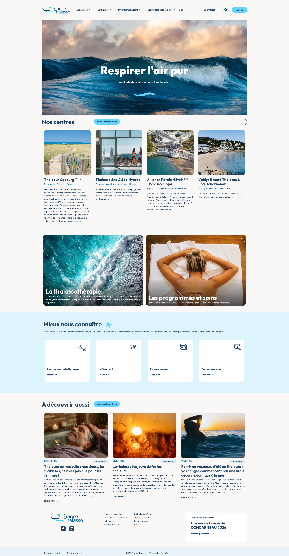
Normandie (49, 184)
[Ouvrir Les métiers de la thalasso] (174, 9)
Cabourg (71, 184)
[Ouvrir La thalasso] (110, 9)
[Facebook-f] (63, 528)
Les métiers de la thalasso (115, 517)
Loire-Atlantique (171, 188)
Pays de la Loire (154, 188)
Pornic (183, 188)
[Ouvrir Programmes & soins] (140, 9)
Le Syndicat (108, 521)
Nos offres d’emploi (112, 524)
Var (125, 184)
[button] (225, 9)
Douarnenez (225, 188)
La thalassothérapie (143, 514)
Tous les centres (141, 517)
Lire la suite (50, 500)
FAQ (136, 524)
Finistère (213, 188)
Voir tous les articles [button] (107, 404)
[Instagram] (71, 528)
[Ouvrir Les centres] (89, 9)
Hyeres (132, 184)
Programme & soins (112, 514)
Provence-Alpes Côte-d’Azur (109, 184)
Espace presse (141, 521)
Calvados (60, 184)
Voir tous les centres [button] (107, 121)
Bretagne (202, 188)
